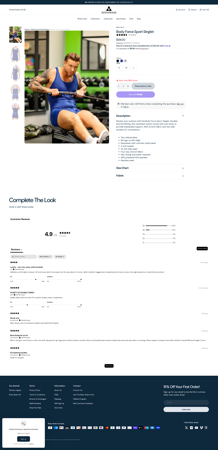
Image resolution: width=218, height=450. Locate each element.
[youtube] (196, 427)
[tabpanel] (109, 312)
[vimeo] (201, 427)
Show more (109, 366)
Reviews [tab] (16, 249)
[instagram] (191, 427)
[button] (180, 10)
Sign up (179, 104)
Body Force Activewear (40, 29)
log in (126, 106)
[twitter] (186, 427)
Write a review (202, 248)
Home (27, 29)
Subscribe (186, 409)
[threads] (206, 427)
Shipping (119, 43)
